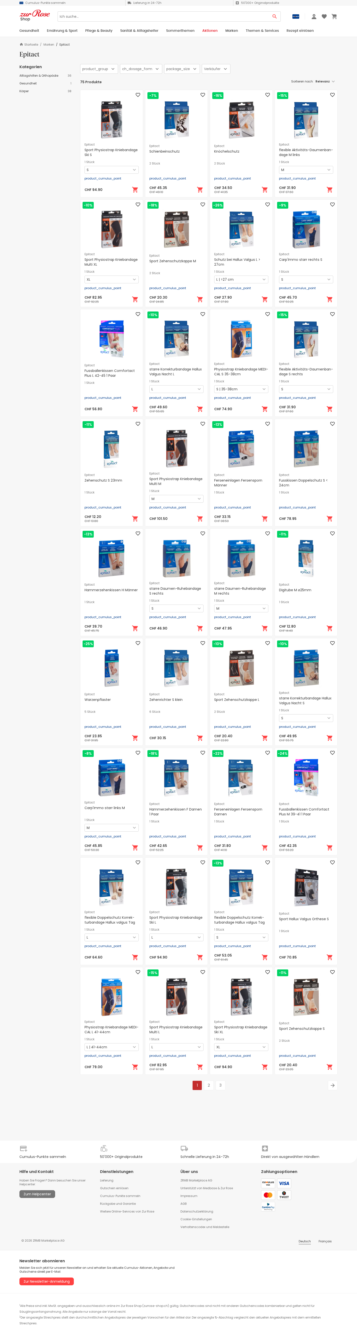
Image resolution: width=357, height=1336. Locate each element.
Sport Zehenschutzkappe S (302, 1028)
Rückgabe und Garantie (118, 1204)
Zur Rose (227, 1188)
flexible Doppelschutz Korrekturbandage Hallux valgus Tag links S (239, 922)
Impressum (188, 1196)
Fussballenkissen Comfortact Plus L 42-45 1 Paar (110, 373)
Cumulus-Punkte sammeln (120, 1196)
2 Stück (154, 163)
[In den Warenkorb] (135, 189)
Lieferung (106, 1180)
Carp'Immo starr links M (105, 807)
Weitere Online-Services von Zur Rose (127, 1211)
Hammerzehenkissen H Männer (111, 590)
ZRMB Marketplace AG (196, 1180)
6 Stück (154, 712)
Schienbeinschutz (164, 151)
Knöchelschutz (226, 151)
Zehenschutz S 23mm (103, 480)
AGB (183, 1204)
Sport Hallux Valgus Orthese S (304, 919)
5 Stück (90, 712)
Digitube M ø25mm (295, 590)
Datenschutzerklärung (196, 1211)
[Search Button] (275, 16)
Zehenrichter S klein (166, 699)
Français (325, 1241)
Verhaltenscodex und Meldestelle (204, 1227)
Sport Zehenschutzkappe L (236, 699)
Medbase (210, 1188)
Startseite (31, 44)
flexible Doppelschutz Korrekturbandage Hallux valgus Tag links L (110, 922)
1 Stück (89, 162)
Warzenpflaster (98, 699)
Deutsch (305, 1241)
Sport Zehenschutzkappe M (172, 261)
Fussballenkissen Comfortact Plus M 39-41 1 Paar (304, 812)
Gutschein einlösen (114, 1188)
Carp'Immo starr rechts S (300, 259)
